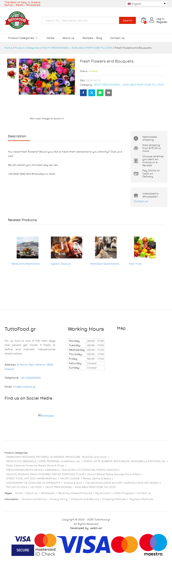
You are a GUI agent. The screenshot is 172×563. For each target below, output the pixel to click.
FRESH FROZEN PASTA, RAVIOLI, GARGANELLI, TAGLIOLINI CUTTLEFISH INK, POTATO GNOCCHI (62, 469)
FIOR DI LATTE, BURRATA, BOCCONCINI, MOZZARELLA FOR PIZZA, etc (125, 461)
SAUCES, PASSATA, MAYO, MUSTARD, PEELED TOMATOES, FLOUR (45, 474)
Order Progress (123, 492)
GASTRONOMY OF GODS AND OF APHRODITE (33, 482)
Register (161, 21)
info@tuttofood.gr (24, 386)
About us (68, 38)
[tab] (19, 137)
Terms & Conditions (34, 499)
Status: (84, 71)
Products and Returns (85, 499)
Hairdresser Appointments (104, 263)
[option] (27, 266)
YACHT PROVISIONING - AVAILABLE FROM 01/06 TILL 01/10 (128, 84)
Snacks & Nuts (72, 482)
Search (127, 20)
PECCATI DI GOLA (16, 486)
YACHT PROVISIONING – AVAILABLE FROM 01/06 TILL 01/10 (80, 486)
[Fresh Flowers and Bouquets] (83, 92)
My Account (103, 492)
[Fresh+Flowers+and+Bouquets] (91, 92)
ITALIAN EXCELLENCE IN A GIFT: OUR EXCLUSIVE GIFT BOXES (122, 482)
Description (17, 136)
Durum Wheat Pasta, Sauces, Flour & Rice (113, 474)
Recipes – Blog (92, 38)
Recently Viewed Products (75, 492)
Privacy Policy (59, 499)
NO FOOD (36, 486)
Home (50, 38)
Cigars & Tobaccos (61, 263)
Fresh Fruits (135, 263)
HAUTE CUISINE (70, 478)
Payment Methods (141, 499)
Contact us (117, 38)
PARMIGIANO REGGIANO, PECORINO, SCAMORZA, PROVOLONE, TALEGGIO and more (56, 456)
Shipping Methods (114, 499)
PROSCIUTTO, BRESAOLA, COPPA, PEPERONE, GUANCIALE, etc (43, 461)
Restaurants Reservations (25, 263)
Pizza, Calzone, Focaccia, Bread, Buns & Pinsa (35, 465)
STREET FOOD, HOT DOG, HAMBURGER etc (31, 478)
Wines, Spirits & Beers (97, 478)
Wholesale (48, 492)
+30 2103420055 (30, 377)
